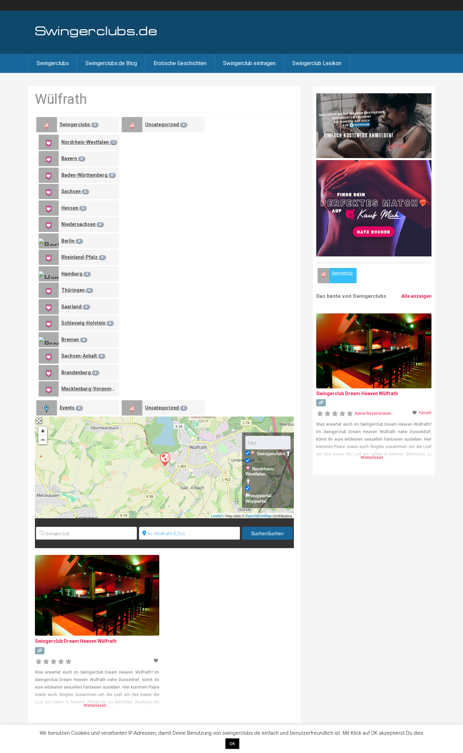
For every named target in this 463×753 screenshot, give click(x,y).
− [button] (43, 439)
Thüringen (75, 290)
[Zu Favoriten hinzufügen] (156, 660)
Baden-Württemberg (87, 175)
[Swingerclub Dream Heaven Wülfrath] (164, 458)
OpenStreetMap (258, 515)
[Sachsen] (49, 191)
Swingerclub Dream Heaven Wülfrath (76, 641)
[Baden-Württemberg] (49, 175)
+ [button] (43, 431)
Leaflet (216, 515)
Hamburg (74, 273)
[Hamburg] (49, 274)
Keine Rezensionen (373, 413)
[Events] (46, 408)
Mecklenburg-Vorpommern (90, 388)
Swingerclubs (53, 63)
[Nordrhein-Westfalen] (49, 142)
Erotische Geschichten (180, 63)
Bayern (72, 158)
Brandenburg (79, 372)
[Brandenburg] (49, 372)
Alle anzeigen (416, 296)
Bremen (73, 339)
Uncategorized (165, 124)
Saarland (74, 306)
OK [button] (232, 743)
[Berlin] (49, 241)
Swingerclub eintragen (249, 63)
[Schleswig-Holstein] (49, 323)
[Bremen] (49, 339)
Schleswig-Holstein (86, 323)
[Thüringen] (49, 290)
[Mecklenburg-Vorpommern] (49, 389)
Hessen (72, 208)
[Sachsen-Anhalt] (49, 356)
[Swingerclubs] (96, 36)
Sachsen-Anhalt (82, 356)
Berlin (70, 241)
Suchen (267, 533)
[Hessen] (49, 208)
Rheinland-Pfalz (82, 257)
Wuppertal (256, 501)
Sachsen (73, 191)
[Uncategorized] (132, 124)
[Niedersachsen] (49, 224)
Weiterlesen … (97, 705)
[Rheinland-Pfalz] (49, 257)
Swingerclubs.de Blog (111, 63)
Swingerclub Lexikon (316, 63)
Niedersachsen (81, 224)
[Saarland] (49, 306)
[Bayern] (49, 158)
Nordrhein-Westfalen (88, 142)
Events (70, 407)
